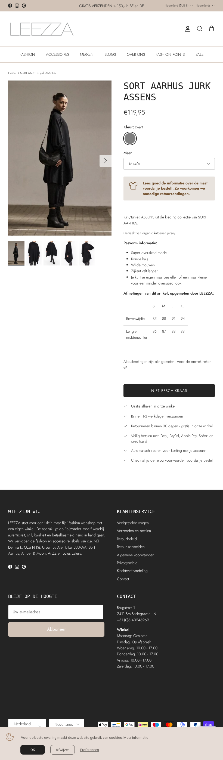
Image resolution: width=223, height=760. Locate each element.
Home (12, 73)
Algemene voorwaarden (135, 555)
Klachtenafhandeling (132, 570)
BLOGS (110, 54)
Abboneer (56, 629)
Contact (123, 579)
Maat (127, 153)
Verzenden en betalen (134, 530)
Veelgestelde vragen (133, 523)
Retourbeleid (127, 539)
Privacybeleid (127, 563)
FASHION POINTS (170, 54)
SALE (199, 54)
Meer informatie (135, 738)
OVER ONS (136, 54)
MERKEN (87, 54)
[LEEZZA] (42, 29)
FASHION (27, 54)
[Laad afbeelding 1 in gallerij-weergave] (60, 158)
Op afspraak (141, 642)
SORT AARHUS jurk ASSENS (38, 73)
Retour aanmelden (131, 546)
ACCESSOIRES (57, 54)
